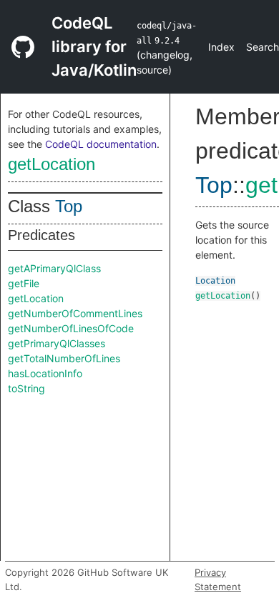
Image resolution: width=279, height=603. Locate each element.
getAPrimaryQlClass (54, 268)
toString (26, 388)
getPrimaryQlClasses (56, 343)
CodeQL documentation (101, 144)
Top (68, 206)
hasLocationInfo (45, 373)
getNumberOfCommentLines (75, 313)
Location (215, 281)
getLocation (51, 164)
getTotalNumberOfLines (64, 358)
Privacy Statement (218, 579)
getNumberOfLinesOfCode (71, 328)
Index (221, 47)
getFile (23, 283)
